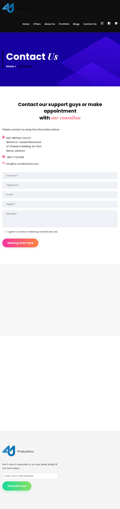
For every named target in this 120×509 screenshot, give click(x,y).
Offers (37, 24)
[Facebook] (109, 24)
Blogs (76, 24)
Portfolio (64, 24)
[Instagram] (102, 24)
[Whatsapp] (116, 24)
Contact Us (90, 24)
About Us (50, 24)
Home (26, 24)
